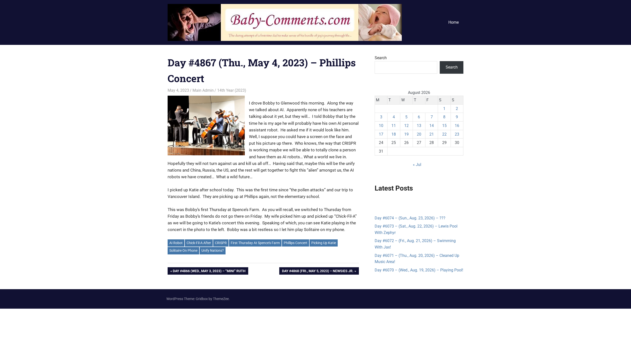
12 (406, 125)
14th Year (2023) (231, 90)
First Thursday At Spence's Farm (255, 243)
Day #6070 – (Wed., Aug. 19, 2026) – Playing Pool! (419, 270)
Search (381, 57)
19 (406, 134)
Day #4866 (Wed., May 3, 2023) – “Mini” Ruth (209, 272)
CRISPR (221, 243)
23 (457, 134)
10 (381, 125)
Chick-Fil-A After (199, 243)
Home (453, 22)
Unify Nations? (212, 250)
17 (381, 134)
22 (444, 134)
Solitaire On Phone (183, 250)
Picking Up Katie (323, 243)
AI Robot (176, 243)
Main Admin (203, 90)
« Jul (417, 164)
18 (393, 134)
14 (431, 125)
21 (431, 134)
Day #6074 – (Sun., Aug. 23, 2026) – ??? (410, 218)
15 (444, 125)
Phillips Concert (295, 243)
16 (457, 125)
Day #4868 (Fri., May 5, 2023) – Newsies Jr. (317, 272)
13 (419, 125)
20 (419, 134)
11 (393, 125)
